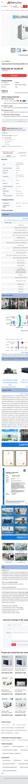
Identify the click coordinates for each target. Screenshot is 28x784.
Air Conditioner (6, 746)
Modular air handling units (7, 733)
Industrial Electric (17, 760)
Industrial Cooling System (18, 746)
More (2, 773)
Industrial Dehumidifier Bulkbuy (9, 770)
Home (2, 10)
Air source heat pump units (20, 730)
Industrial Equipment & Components (12, 10)
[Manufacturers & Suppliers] (14, 2)
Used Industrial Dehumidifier (9, 763)
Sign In (3, 146)
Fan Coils (17, 733)
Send (14, 644)
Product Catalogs (22, 724)
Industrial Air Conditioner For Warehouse (12, 753)
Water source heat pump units (8, 730)
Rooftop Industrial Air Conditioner (10, 750)
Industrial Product (7, 760)
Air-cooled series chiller (20, 727)
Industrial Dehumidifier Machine (10, 767)
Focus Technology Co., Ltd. (18, 778)
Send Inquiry (14, 75)
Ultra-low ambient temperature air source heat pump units (8, 727)
